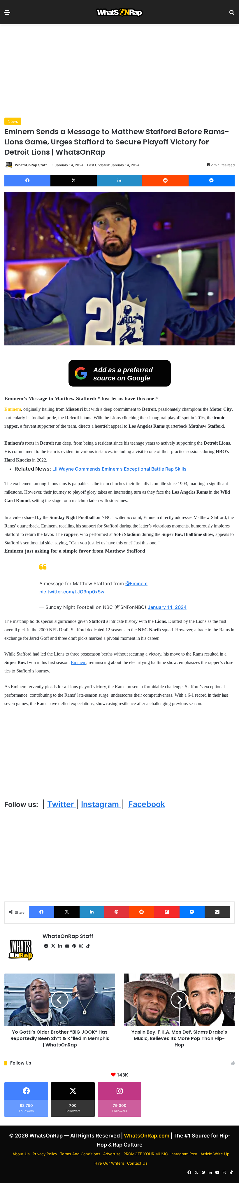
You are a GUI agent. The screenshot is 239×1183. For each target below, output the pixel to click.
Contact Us (137, 1163)
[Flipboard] (167, 912)
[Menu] (7, 14)
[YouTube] (67, 946)
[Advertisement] (119, 71)
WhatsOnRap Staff (31, 165)
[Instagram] (81, 946)
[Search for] (232, 14)
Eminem (12, 409)
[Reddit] (165, 180)
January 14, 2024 (167, 607)
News (13, 121)
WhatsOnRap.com (146, 1136)
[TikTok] (88, 946)
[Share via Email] (217, 912)
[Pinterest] (116, 912)
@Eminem (136, 583)
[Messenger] (212, 180)
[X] (73, 180)
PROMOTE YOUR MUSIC (146, 1153)
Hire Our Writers (109, 1163)
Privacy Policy (45, 1153)
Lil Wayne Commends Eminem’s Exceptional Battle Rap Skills (119, 469)
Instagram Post (184, 1153)
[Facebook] (27, 180)
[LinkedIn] (119, 180)
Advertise (112, 1153)
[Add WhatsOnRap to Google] (119, 385)
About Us (21, 1153)
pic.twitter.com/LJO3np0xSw (71, 592)
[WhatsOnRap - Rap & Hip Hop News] (120, 12)
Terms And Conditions (80, 1153)
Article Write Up (215, 1153)
